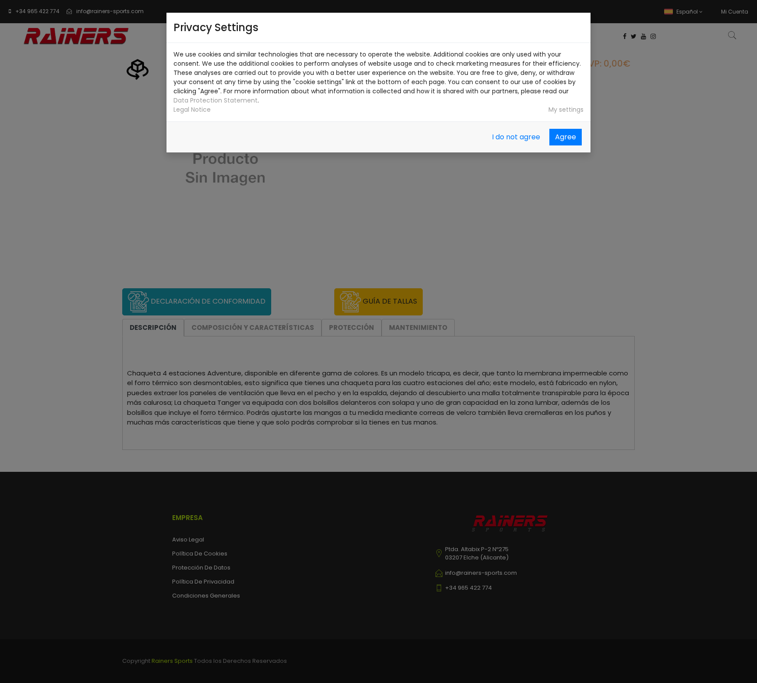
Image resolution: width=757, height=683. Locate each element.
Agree (565, 137)
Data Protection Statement (215, 100)
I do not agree (516, 137)
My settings (566, 109)
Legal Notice (192, 109)
